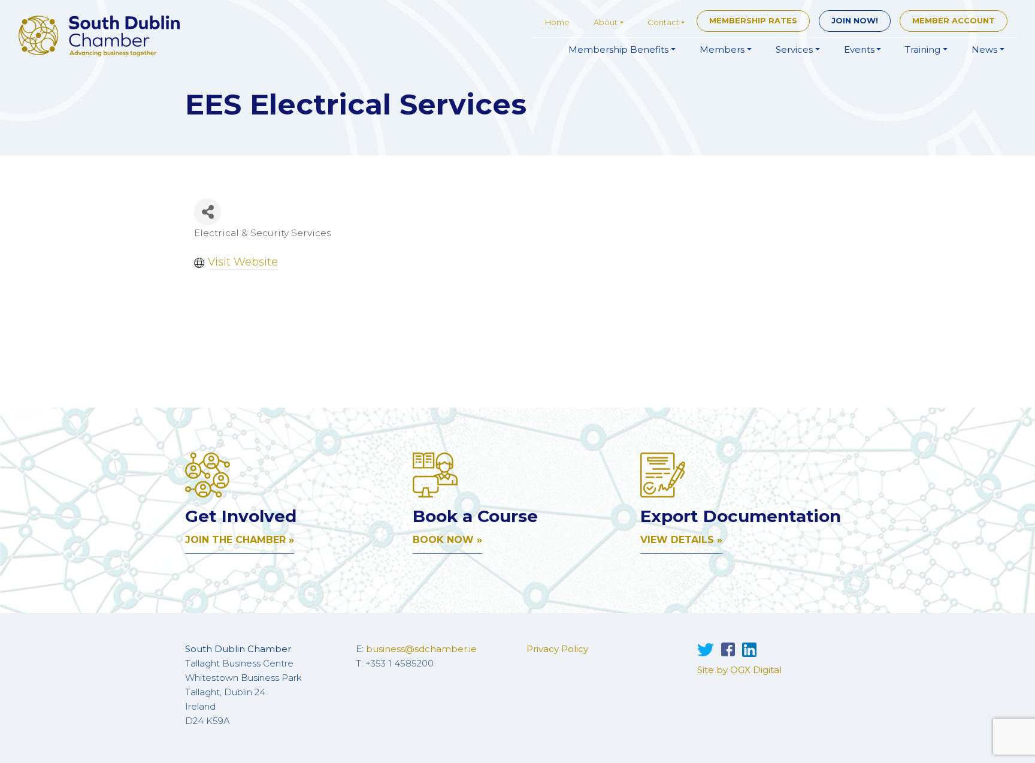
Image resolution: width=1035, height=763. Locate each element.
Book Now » (447, 539)
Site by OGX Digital (739, 669)
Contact (663, 22)
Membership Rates (753, 20)
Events (859, 49)
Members (722, 49)
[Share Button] (207, 211)
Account (953, 20)
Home (557, 22)
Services (794, 49)
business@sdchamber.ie (421, 649)
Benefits (618, 49)
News (984, 49)
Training (922, 49)
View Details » (681, 539)
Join (854, 20)
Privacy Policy (557, 649)
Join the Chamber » (239, 539)
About (606, 22)
